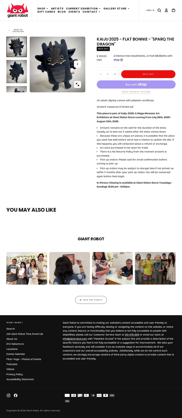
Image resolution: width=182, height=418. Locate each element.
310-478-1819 (132, 334)
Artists (57, 8)
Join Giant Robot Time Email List (24, 333)
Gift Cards (46, 12)
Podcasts (11, 364)
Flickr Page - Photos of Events (23, 359)
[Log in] (166, 10)
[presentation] (77, 84)
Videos (10, 369)
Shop (41, 8)
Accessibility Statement (20, 379)
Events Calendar (15, 354)
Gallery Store (115, 8)
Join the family (92, 300)
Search (10, 328)
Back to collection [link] (18, 30)
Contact (90, 12)
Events (74, 12)
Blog (62, 12)
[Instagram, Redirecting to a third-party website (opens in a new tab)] (8, 395)
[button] (47, 8)
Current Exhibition (82, 8)
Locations (11, 349)
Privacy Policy (14, 374)
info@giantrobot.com (75, 338)
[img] (67, 395)
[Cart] (173, 10)
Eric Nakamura (15, 343)
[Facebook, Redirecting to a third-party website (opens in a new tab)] (16, 395)
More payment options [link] (136, 92)
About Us (11, 338)
